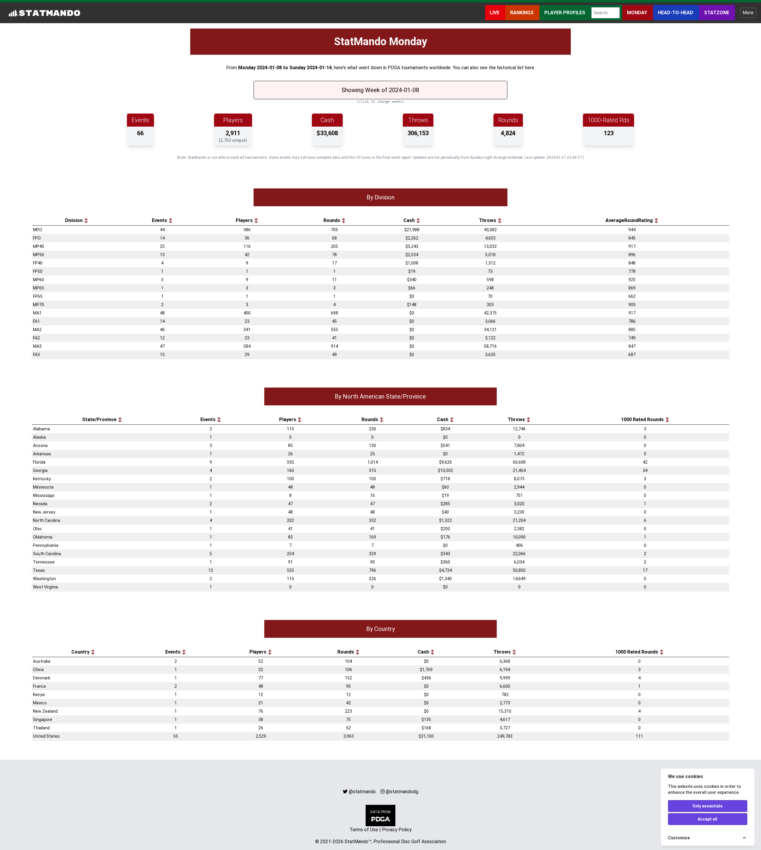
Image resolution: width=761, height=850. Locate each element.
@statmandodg (402, 791)
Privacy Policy (397, 829)
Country (81, 652)
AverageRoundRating (630, 220)
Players (245, 220)
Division (74, 220)
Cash (409, 220)
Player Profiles (565, 12)
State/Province (100, 419)
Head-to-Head (676, 12)
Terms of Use (364, 829)
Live (495, 12)
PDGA (394, 67)
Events (160, 220)
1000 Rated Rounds (643, 419)
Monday (637, 12)
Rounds (332, 220)
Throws (488, 220)
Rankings (522, 12)
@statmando (362, 791)
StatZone (717, 12)
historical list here (515, 67)
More (748, 12)
